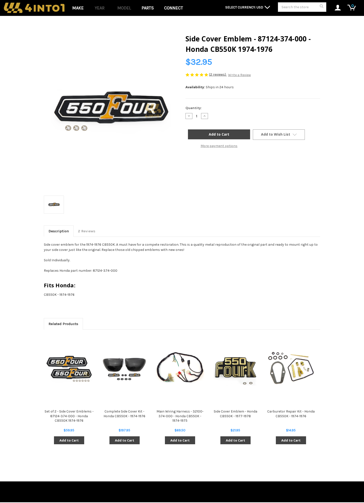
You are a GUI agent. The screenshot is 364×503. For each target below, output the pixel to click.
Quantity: (193, 108)
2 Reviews (86, 231)
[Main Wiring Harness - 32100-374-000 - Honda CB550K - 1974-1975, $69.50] (180, 368)
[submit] (321, 7)
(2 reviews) (218, 74)
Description (59, 231)
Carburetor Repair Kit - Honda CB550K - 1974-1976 (291, 413)
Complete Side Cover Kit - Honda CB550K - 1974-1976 (124, 413)
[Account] (335, 8)
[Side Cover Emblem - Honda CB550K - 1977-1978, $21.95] (235, 368)
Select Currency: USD (244, 7)
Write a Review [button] (239, 75)
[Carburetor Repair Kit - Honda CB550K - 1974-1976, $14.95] (290, 368)
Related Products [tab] (63, 324)
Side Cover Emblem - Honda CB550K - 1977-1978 (235, 413)
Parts (148, 8)
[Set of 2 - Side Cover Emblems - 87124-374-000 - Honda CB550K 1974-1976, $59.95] (69, 368)
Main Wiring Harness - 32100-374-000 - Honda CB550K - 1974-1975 (180, 415)
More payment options (219, 146)
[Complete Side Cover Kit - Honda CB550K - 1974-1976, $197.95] (124, 368)
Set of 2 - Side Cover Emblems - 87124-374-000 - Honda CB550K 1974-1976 (69, 415)
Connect (173, 8)
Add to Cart (69, 440)
